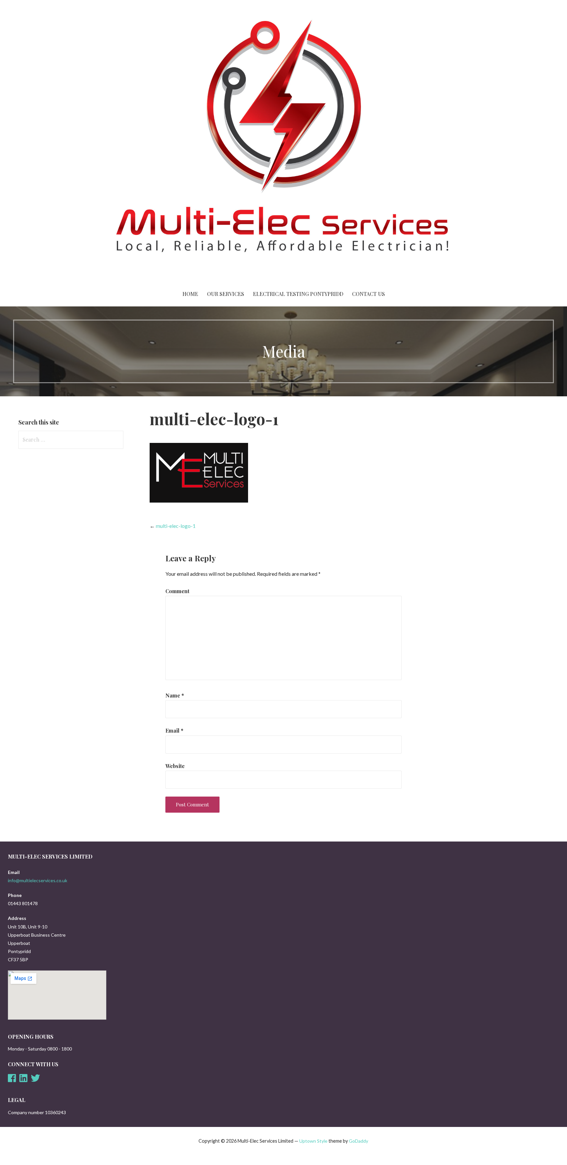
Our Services (225, 293)
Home (190, 293)
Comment (177, 591)
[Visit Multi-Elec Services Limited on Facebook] (12, 1080)
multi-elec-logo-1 (176, 526)
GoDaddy (358, 1141)
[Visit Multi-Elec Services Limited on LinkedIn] (23, 1080)
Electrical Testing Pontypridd (298, 293)
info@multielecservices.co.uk (37, 880)
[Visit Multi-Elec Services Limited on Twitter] (35, 1080)
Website (175, 765)
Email (174, 730)
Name (174, 695)
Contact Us (368, 293)
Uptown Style (313, 1141)
